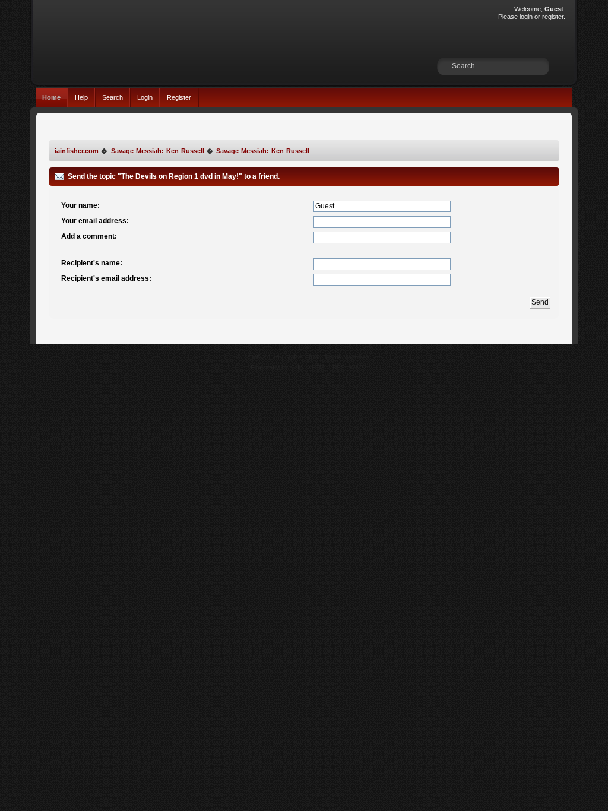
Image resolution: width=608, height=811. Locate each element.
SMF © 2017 (302, 357)
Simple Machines (346, 357)
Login (145, 97)
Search (112, 97)
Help (81, 97)
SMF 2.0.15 (264, 357)
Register (179, 97)
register (552, 16)
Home (51, 97)
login (526, 16)
